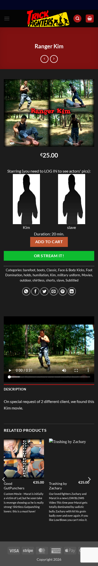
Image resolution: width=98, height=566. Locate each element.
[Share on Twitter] (44, 291)
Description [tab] (15, 389)
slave (60, 280)
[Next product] (44, 59)
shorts (50, 280)
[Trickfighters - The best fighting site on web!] (48, 18)
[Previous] (4, 489)
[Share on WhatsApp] (26, 291)
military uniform (68, 275)
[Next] (89, 489)
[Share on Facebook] (35, 291)
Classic (51, 270)
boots (41, 270)
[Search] (77, 19)
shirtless (38, 280)
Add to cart (49, 241)
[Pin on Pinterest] (63, 291)
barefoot (29, 270)
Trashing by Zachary (58, 486)
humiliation (40, 275)
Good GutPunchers (14, 486)
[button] (7, 18)
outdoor (25, 280)
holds (27, 275)
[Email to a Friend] (54, 291)
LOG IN (50, 171)
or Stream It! (49, 255)
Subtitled (72, 280)
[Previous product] (54, 59)
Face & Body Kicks (71, 270)
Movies (87, 275)
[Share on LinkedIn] (72, 291)
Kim (53, 275)
